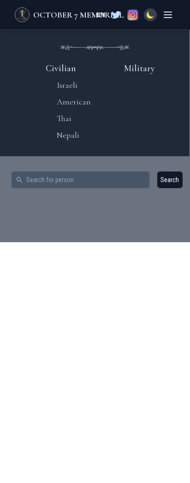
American (74, 102)
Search (169, 179)
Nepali (68, 135)
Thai (64, 118)
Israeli (67, 85)
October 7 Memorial (78, 15)
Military (139, 68)
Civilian (61, 68)
